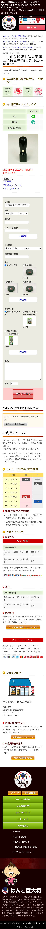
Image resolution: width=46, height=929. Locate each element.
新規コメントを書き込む (16, 424)
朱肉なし (9, 265)
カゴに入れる (23, 393)
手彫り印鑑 (7, 182)
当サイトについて (22, 842)
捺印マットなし (12, 312)
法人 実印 (18, 185)
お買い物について (23, 813)
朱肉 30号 (29, 265)
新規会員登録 (30, 793)
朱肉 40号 (10, 282)
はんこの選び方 (23, 806)
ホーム (17, 832)
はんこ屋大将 (30, 2)
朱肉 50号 (29, 282)
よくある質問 (20, 837)
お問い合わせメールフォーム (23, 737)
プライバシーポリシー (24, 852)
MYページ (15, 793)
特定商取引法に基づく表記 (23, 758)
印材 (4, 189)
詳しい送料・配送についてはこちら (23, 627)
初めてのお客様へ (23, 799)
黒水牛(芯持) (14, 189)
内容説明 (23, 236)
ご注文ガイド (23, 819)
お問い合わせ (23, 826)
